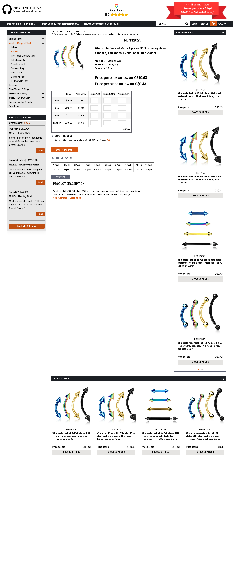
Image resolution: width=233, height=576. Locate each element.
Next (223, 33)
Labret (14, 47)
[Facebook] (53, 158)
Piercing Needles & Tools (20, 102)
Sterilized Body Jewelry (19, 97)
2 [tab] (202, 369)
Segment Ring (17, 68)
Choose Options (200, 112)
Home (53, 31)
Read (40, 150)
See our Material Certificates (67, 198)
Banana (14, 51)
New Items (14, 106)
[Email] (57, 158)
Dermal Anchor (18, 76)
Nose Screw (16, 72)
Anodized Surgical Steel (20, 43)
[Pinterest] (71, 158)
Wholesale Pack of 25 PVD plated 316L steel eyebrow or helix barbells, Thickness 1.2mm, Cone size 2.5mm (200, 262)
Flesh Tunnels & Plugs (19, 89)
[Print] (62, 158)
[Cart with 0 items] (213, 23)
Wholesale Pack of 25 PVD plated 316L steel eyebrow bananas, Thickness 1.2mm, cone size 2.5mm (96, 34)
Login (194, 23)
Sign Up (205, 23)
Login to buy (64, 149)
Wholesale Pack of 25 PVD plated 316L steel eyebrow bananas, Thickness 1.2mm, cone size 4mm (199, 179)
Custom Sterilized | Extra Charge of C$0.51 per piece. (80, 140)
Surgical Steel (15, 39)
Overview (60, 177)
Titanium (13, 85)
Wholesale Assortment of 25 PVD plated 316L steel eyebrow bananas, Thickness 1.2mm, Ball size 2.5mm (200, 346)
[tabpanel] (200, 77)
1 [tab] (198, 369)
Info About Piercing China (20, 23)
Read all (27, 226)
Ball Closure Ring (18, 60)
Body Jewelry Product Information (59, 23)
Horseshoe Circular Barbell (23, 55)
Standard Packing (63, 136)
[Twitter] (66, 158)
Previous (220, 33)
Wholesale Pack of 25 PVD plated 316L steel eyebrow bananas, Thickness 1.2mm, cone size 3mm (199, 96)
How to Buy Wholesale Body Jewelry (102, 23)
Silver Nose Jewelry (18, 93)
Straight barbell (18, 64)
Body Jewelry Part (19, 81)
